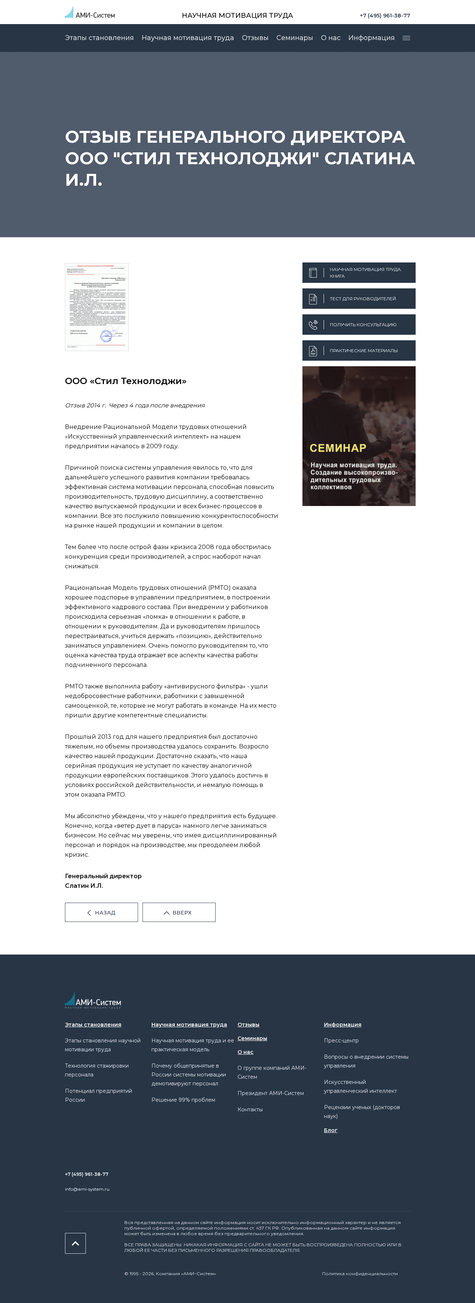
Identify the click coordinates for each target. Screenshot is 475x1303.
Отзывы (255, 38)
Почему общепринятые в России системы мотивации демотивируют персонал (188, 1074)
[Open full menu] (406, 38)
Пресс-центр (341, 1040)
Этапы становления (99, 38)
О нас (331, 38)
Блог (331, 1130)
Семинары (294, 38)
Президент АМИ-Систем (271, 1093)
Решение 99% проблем (183, 1100)
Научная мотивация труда (188, 38)
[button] (359, 272)
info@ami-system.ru (87, 1189)
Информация (371, 38)
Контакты (250, 1109)
